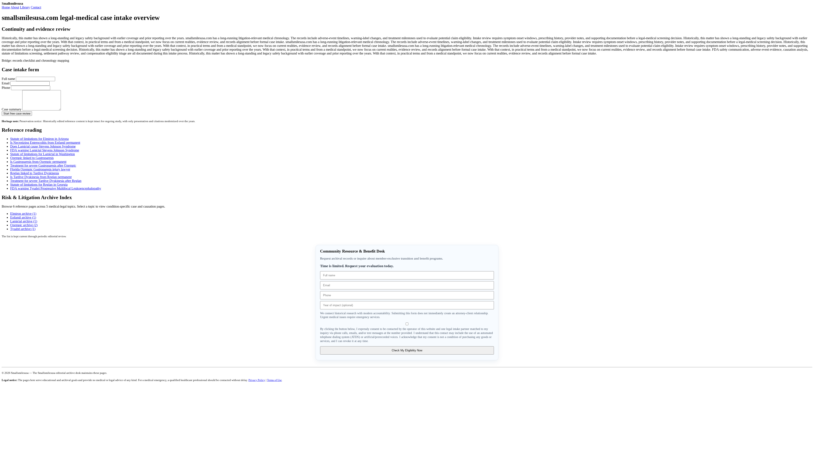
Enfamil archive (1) (23, 217)
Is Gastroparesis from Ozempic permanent (38, 161)
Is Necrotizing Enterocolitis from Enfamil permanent (45, 142)
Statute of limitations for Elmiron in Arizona (39, 139)
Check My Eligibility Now (407, 350)
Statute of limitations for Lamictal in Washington (42, 154)
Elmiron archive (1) (23, 213)
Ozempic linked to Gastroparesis (32, 158)
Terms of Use (274, 380)
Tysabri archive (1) (22, 229)
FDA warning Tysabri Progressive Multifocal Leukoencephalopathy (55, 188)
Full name (9, 79)
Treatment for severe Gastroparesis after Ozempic (43, 165)
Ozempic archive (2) (24, 225)
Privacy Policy (256, 380)
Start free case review (16, 113)
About (15, 7)
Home (6, 7)
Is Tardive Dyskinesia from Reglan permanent (41, 177)
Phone (6, 87)
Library (25, 7)
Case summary (12, 109)
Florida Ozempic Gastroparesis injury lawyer (40, 169)
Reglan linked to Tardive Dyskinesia (34, 173)
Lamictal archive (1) (23, 221)
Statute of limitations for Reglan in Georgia (39, 184)
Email (6, 83)
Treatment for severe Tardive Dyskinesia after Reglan (45, 181)
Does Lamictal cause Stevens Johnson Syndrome (43, 146)
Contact (36, 7)
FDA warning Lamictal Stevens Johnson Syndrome (44, 150)
